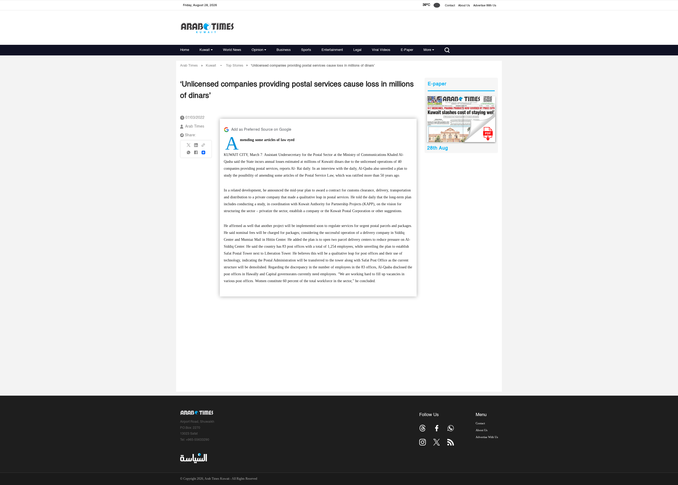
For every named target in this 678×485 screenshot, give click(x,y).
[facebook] (196, 154)
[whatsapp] (189, 154)
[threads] (422, 428)
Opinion (257, 50)
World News (232, 50)
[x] (436, 442)
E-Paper (407, 50)
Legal (357, 50)
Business (283, 50)
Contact (450, 5)
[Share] (203, 152)
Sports (306, 50)
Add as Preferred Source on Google (261, 130)
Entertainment (332, 50)
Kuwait (204, 50)
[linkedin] (196, 147)
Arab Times (189, 65)
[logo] (207, 27)
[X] (189, 146)
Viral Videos (381, 50)
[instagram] (422, 442)
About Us (464, 5)
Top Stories (234, 65)
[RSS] (450, 442)
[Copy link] (203, 146)
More (427, 50)
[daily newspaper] (461, 119)
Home (184, 50)
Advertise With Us (484, 5)
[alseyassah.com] (193, 458)
